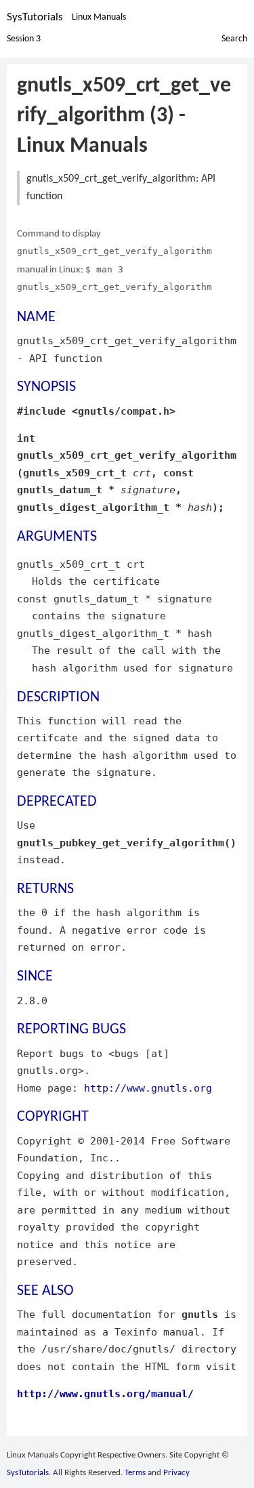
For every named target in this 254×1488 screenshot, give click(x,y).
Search (234, 39)
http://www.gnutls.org (148, 1088)
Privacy (176, 1472)
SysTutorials (35, 17)
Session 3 (24, 39)
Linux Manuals (99, 17)
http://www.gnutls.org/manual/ (105, 1393)
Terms (135, 1472)
